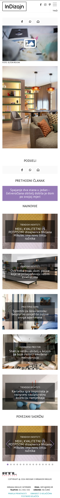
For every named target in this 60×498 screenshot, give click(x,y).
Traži (55, 10)
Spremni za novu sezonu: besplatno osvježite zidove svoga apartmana (30, 314)
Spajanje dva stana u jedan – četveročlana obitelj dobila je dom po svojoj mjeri (30, 193)
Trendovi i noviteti (30, 224)
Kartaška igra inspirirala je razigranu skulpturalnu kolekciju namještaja (30, 394)
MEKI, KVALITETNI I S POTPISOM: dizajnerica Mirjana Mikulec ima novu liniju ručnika (30, 234)
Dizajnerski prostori (30, 347)
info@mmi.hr (46, 487)
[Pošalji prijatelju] (38, 21)
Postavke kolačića (30, 496)
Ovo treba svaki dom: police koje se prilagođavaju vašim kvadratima (30, 274)
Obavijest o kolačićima (41, 493)
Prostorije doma (30, 307)
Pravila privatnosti (17, 493)
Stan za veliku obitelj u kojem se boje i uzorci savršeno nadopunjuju (30, 354)
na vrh (54, 473)
